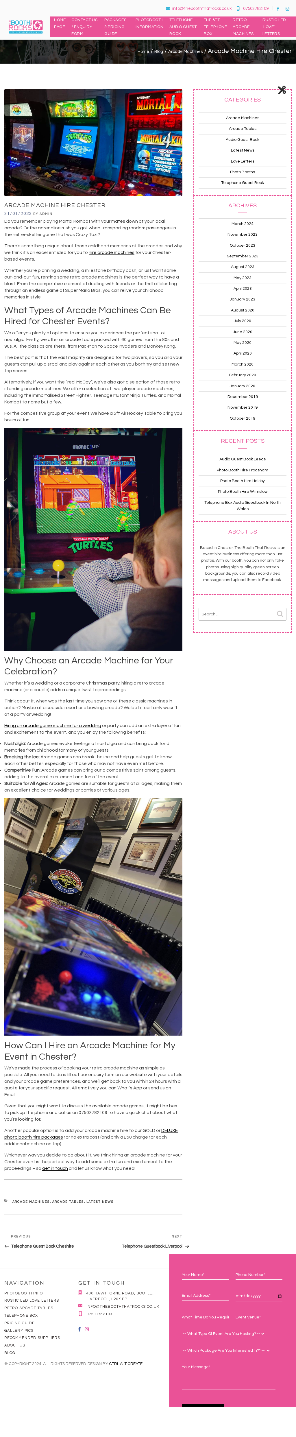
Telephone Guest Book (242, 183)
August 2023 (242, 267)
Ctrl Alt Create (126, 1364)
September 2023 (242, 256)
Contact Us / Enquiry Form (84, 27)
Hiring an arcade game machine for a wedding (52, 725)
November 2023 (242, 235)
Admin (46, 213)
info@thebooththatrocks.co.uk (202, 8)
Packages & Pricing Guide (115, 27)
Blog (9, 1353)
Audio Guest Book (242, 140)
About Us (14, 1345)
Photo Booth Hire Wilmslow (242, 492)
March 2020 (243, 364)
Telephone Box (21, 1316)
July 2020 (242, 321)
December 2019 (242, 397)
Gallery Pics (19, 1331)
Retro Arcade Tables (28, 1308)
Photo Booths (242, 172)
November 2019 (242, 407)
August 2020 (242, 310)
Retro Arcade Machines (243, 27)
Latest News (100, 1201)
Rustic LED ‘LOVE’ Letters (274, 27)
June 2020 (242, 332)
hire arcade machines (111, 252)
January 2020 (242, 386)
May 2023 (242, 278)
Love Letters (242, 161)
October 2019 (242, 418)
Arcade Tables (68, 1201)
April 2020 (243, 353)
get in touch (55, 1168)
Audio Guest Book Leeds (242, 459)
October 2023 (242, 246)
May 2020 (242, 343)
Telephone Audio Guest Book (183, 27)
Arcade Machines (31, 1201)
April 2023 (243, 289)
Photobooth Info (23, 1293)
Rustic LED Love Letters (31, 1300)
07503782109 (256, 8)
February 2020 (242, 375)
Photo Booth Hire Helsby (242, 481)
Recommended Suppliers (32, 1338)
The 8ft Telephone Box (215, 27)
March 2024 (243, 224)
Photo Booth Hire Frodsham (242, 470)
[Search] (280, 614)
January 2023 (242, 299)
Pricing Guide (19, 1323)
